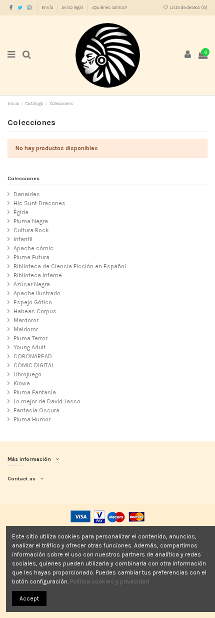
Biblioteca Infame (38, 275)
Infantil (23, 239)
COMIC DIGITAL (34, 365)
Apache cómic (34, 248)
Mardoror (26, 320)
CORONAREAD (33, 356)
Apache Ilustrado (37, 293)
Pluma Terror (31, 338)
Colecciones (24, 178)
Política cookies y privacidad (109, 581)
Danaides (27, 194)
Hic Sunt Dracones (40, 203)
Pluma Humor (32, 419)
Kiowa (22, 383)
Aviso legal (73, 7)
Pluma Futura (32, 257)
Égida (21, 212)
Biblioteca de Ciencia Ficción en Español (70, 266)
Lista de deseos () (188, 7)
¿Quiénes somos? (109, 7)
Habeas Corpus (35, 311)
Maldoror (26, 329)
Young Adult (30, 347)
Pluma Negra (31, 221)
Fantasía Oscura (37, 410)
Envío (48, 7)
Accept (29, 598)
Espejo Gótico (33, 302)
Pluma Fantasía (35, 392)
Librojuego (28, 374)
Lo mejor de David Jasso (47, 401)
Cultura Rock (31, 230)
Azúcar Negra (32, 284)
